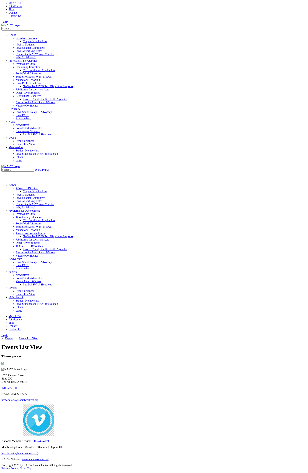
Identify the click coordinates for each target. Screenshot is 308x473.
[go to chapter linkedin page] (13, 434)
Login (4, 21)
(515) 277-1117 (10, 387)
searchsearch (42, 169)
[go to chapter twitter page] (3, 434)
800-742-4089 (41, 440)
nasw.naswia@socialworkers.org (19, 399)
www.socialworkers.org (35, 459)
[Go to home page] (10, 25)
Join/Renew (15, 6)
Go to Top (25, 468)
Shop (11, 9)
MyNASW (15, 2)
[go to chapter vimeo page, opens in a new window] (38, 434)
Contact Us (15, 15)
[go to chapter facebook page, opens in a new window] (21, 434)
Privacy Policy (10, 468)
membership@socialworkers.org (19, 453)
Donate (13, 12)
